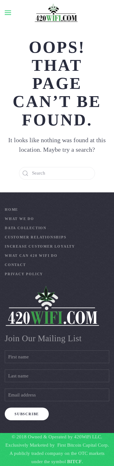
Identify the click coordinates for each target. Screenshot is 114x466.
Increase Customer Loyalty (40, 246)
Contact (15, 265)
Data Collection (26, 228)
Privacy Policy (24, 274)
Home (11, 209)
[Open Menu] (8, 12)
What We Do (19, 219)
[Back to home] (57, 12)
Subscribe (27, 414)
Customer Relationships (35, 237)
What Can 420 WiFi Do (31, 255)
